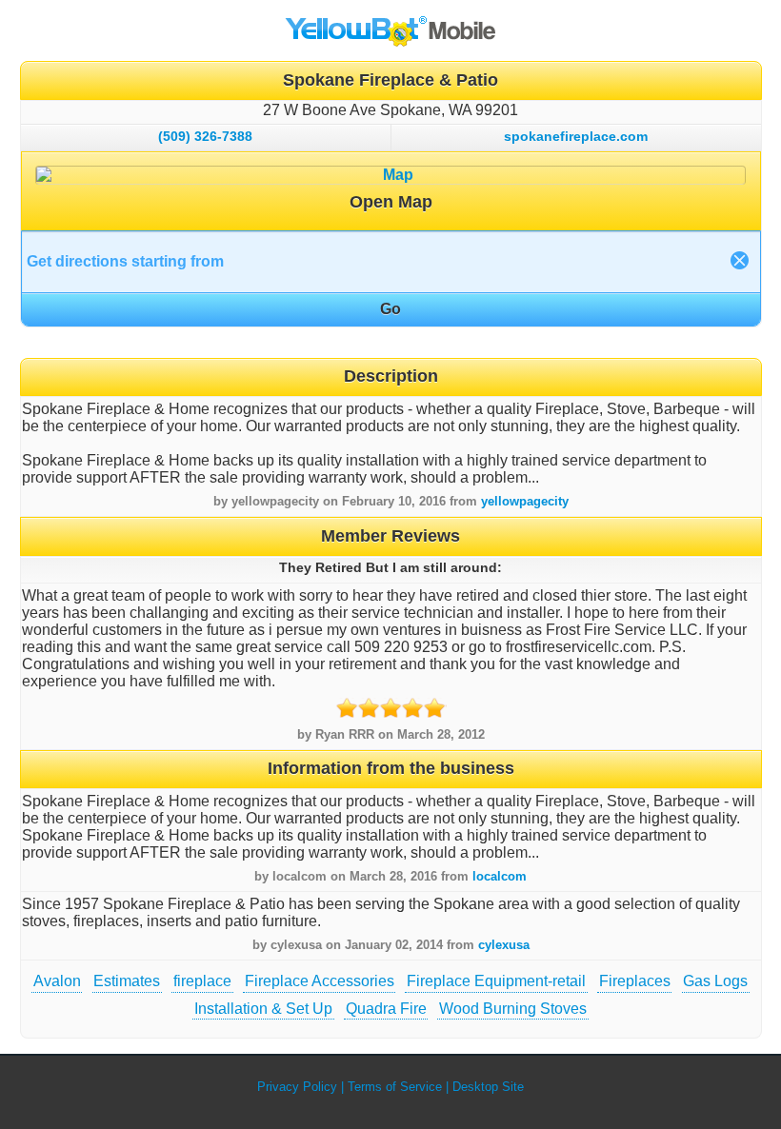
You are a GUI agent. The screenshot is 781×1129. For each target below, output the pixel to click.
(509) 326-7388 (205, 136)
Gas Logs (715, 981)
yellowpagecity (525, 501)
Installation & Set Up (263, 1008)
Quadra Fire (386, 1008)
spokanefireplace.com (576, 136)
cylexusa (504, 945)
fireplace (202, 981)
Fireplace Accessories (319, 981)
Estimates (126, 981)
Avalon (57, 981)
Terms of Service (395, 1086)
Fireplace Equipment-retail (496, 981)
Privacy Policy (297, 1086)
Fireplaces (635, 981)
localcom (499, 876)
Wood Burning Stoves (513, 1008)
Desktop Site (488, 1086)
